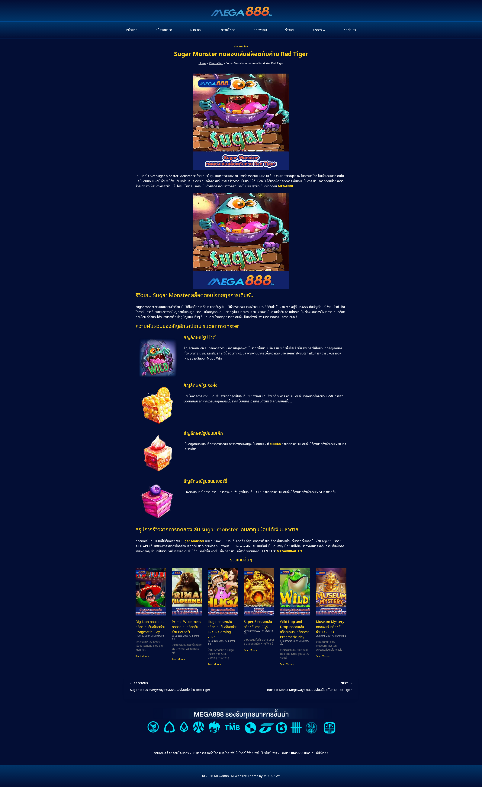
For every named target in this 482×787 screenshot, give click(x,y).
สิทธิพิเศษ (260, 30)
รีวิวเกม (290, 30)
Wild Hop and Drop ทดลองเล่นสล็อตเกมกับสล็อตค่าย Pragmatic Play (295, 629)
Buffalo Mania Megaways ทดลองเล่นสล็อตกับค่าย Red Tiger (309, 686)
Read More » (142, 656)
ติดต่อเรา (349, 30)
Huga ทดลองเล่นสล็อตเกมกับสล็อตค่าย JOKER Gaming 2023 (222, 629)
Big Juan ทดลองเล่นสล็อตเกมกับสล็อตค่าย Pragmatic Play (150, 627)
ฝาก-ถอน (196, 30)
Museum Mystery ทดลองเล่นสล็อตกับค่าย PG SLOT (330, 627)
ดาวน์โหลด (228, 30)
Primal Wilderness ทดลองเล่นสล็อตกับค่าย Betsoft (186, 627)
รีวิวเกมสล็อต (241, 46)
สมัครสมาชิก (164, 30)
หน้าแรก (131, 30)
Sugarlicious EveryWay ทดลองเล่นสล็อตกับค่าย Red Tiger (170, 686)
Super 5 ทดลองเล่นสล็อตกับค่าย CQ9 (258, 624)
